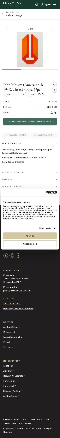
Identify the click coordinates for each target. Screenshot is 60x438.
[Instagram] (11, 255)
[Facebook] (5, 255)
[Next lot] (52, 29)
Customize (28, 244)
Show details (45, 228)
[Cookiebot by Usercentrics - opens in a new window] (44, 192)
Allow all (30, 236)
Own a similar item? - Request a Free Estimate (30, 121)
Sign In (48, 4)
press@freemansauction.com (17, 290)
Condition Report (13, 172)
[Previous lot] (8, 29)
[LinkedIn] (18, 255)
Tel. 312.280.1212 (12, 303)
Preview (7, 179)
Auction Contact (13, 186)
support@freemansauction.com (18, 308)
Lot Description (11, 143)
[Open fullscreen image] (30, 49)
